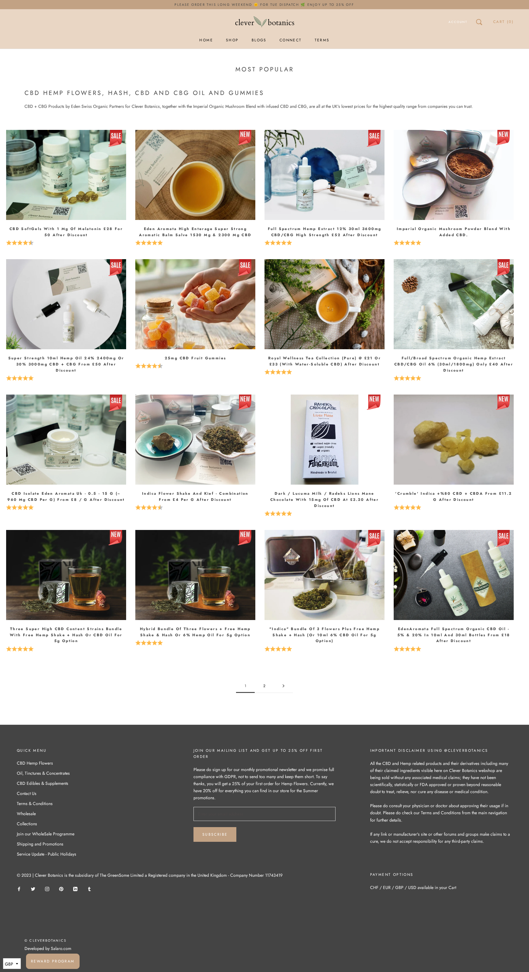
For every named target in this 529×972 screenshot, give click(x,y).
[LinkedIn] (75, 888)
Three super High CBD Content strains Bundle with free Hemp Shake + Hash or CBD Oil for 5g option (66, 635)
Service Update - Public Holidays (46, 854)
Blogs (259, 40)
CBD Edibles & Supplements (42, 783)
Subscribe (215, 834)
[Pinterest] (61, 888)
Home (206, 40)
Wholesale (26, 814)
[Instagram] (47, 888)
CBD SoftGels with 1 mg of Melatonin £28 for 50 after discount (66, 232)
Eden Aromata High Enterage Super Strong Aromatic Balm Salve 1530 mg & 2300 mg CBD (195, 232)
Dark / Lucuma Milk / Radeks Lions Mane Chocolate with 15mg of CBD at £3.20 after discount (324, 500)
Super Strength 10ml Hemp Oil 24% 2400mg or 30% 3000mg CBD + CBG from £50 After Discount (66, 364)
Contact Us (26, 793)
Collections (27, 824)
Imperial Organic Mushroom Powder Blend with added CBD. (454, 232)
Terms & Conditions (35, 803)
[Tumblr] (89, 888)
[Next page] (283, 686)
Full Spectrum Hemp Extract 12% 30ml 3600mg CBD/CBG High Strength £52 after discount (324, 232)
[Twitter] (33, 888)
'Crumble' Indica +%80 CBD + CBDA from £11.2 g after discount (453, 496)
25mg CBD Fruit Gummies (195, 358)
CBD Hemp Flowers (35, 763)
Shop (232, 40)
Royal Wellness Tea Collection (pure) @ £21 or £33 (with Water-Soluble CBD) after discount (324, 361)
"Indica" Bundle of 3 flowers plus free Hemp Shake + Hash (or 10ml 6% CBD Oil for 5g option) (324, 635)
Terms (322, 40)
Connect (291, 40)
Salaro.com (60, 948)
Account (457, 22)
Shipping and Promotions (40, 844)
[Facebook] (19, 888)
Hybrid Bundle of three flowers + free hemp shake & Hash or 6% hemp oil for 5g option (195, 632)
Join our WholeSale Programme (45, 834)
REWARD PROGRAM (53, 961)
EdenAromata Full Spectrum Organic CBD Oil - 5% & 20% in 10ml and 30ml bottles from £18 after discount (453, 635)
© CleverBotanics (45, 940)
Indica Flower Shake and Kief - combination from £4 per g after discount (195, 496)
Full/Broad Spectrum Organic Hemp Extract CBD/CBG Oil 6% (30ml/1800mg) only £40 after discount (453, 364)
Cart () (503, 22)
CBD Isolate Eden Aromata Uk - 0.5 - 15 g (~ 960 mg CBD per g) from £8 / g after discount (66, 496)
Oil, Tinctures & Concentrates (43, 773)
